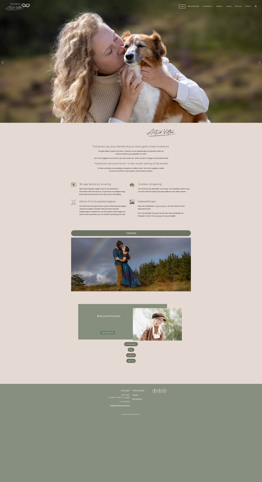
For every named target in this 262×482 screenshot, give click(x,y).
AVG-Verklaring (137, 399)
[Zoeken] (256, 6)
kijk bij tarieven (161, 206)
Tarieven (135, 395)
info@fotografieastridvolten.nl (120, 405)
